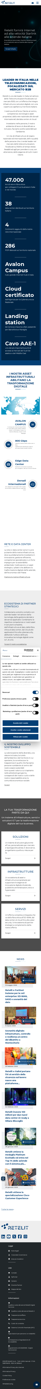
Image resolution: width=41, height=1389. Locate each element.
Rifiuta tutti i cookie (20, 737)
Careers (14, 1281)
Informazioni (13, 1298)
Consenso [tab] (6, 656)
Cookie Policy (7, 1375)
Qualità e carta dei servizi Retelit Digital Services (21, 1306)
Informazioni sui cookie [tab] (30, 656)
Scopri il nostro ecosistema (15, 644)
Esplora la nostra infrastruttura (17, 577)
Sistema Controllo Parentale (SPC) (22, 1327)
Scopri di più (11, 49)
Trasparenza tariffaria (18, 1315)
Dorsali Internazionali (17, 482)
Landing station (16, 319)
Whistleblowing (8, 1384)
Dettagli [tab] (16, 656)
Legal (10, 1246)
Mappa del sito (16, 1289)
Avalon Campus (16, 267)
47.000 (14, 180)
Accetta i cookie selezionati (20, 730)
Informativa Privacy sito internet (13, 1367)
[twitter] (14, 1236)
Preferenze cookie (9, 1379)
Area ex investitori (17, 1259)
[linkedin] (3, 1236)
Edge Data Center (21, 462)
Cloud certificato (19, 292)
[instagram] (25, 1236)
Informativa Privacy (9, 1371)
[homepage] (8, 2)
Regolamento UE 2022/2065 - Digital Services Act (20, 1349)
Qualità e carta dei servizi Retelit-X (22, 1311)
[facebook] (20, 1236)
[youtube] (9, 1236)
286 (10, 246)
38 (8, 204)
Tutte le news (7, 1209)
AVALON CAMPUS (20, 422)
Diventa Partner (16, 1285)
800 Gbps (21, 440)
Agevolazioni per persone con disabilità (21, 1333)
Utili (10, 1268)
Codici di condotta (17, 1323)
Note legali (15, 1251)
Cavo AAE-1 (20, 343)
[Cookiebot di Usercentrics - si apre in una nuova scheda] (25, 650)
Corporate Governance (19, 1255)
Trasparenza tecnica (18, 1319)
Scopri (7, 785)
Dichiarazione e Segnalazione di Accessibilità (23, 1341)
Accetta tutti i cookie (20, 723)
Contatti (14, 1273)
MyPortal (14, 1277)
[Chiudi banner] (38, 650)
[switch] (36, 699)
